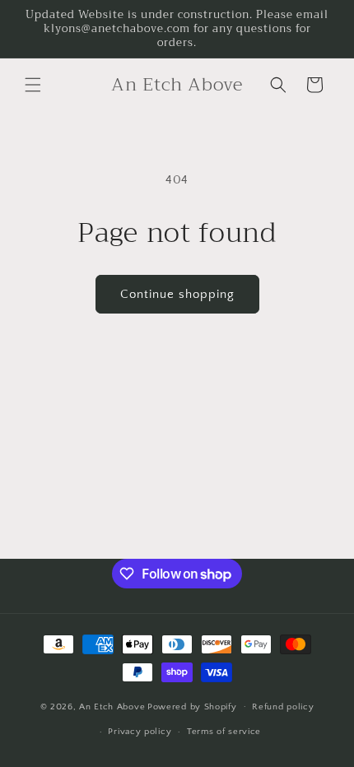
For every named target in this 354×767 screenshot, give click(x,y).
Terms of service (224, 732)
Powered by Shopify (192, 706)
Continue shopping (177, 294)
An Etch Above (112, 706)
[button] (33, 85)
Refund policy (283, 707)
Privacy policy (139, 732)
